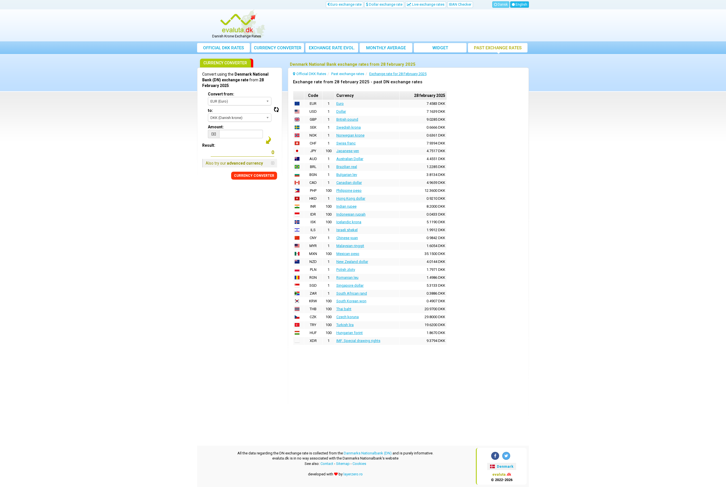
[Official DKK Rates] (238, 23)
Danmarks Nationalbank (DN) (368, 453)
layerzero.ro (353, 474)
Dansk (502, 5)
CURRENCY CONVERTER (254, 176)
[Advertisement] (404, 25)
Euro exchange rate (346, 4)
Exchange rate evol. (332, 47)
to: (210, 110)
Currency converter (277, 47)
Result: (208, 145)
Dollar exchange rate (385, 4)
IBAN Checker (460, 4)
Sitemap (343, 464)
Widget (440, 47)
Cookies (359, 464)
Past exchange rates (498, 47)
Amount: (216, 127)
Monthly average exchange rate (386, 48)
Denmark (504, 466)
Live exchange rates (427, 4)
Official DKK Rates (223, 47)
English (521, 5)
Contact (326, 464)
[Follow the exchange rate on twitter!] (506, 456)
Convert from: (221, 94)
